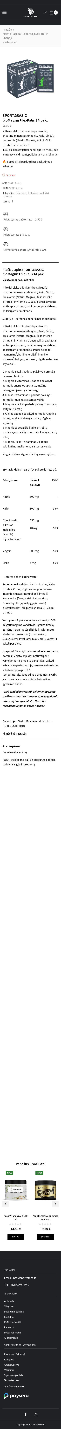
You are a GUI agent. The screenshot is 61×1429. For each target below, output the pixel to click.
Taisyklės (9, 1306)
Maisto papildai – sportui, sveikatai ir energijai (25, 36)
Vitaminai (10, 42)
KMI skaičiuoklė (12, 1322)
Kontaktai (9, 1317)
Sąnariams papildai (13, 1375)
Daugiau (15, 1237)
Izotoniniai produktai (38, 193)
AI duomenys (11, 1338)
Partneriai (9, 1327)
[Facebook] (12, 201)
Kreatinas (9, 1359)
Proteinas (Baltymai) (14, 1354)
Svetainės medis (12, 1333)
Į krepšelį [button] (45, 1237)
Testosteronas (11, 1380)
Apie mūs (9, 1301)
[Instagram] (35, 1414)
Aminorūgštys (11, 1365)
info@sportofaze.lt (24, 1278)
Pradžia (7, 29)
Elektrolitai (21, 193)
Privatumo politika (14, 1312)
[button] (5, 1204)
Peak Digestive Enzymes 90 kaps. (45, 1217)
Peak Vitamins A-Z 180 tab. (15, 1217)
